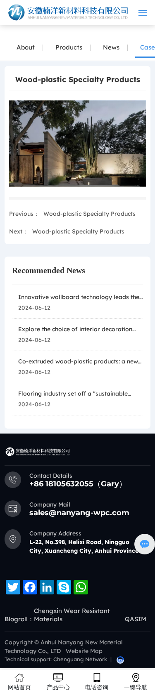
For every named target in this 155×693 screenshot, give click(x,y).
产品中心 (58, 687)
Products (68, 47)
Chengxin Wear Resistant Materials (72, 615)
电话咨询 (96, 687)
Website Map (84, 651)
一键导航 (135, 687)
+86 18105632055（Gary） (77, 483)
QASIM (135, 619)
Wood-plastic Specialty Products (89, 213)
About (26, 47)
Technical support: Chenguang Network (56, 659)
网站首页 (19, 687)
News (111, 47)
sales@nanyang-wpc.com (79, 512)
